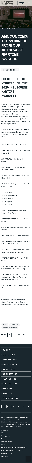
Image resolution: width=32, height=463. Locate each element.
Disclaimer (4, 433)
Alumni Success (14, 324)
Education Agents (6, 441)
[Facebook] (3, 406)
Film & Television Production (10, 327)
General (5, 324)
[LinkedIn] (18, 406)
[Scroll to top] (28, 459)
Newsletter (5, 430)
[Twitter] (23, 406)
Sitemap (3, 439)
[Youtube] (13, 406)
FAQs (3, 444)
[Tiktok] (28, 406)
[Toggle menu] (29, 3)
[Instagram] (8, 406)
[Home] (7, 3)
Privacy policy (5, 436)
